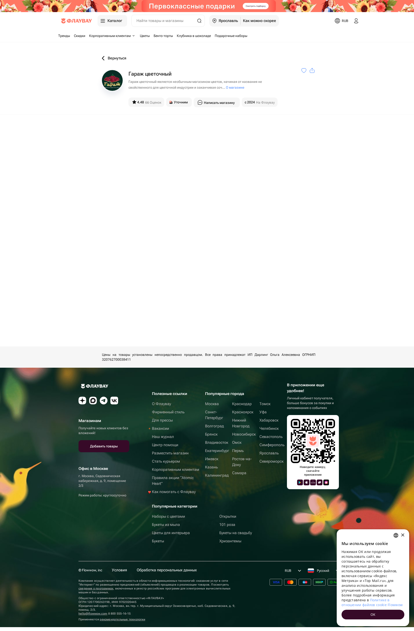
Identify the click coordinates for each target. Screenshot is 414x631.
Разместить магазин (170, 453)
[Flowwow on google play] (300, 482)
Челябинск (269, 428)
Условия (119, 570)
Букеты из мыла (166, 524)
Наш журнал (163, 436)
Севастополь (271, 436)
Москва (212, 404)
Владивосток (216, 442)
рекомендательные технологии (122, 619)
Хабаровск (268, 420)
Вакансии (160, 428)
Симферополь (272, 445)
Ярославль (269, 453)
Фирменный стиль (168, 412)
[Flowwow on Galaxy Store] (326, 482)
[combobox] (395, 535)
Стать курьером (166, 461)
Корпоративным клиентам (175, 469)
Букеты (158, 541)
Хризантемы (230, 541)
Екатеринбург (217, 450)
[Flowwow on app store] (306, 482)
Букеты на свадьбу (235, 533)
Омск (237, 442)
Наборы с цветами (168, 516)
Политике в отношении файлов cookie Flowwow (372, 602)
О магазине (235, 87)
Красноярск (242, 412)
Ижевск (211, 459)
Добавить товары (104, 446)
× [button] (402, 535)
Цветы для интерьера (171, 533)
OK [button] (373, 614)
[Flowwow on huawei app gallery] (313, 482)
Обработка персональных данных (167, 570)
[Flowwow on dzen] (82, 400)
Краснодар (242, 404)
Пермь (238, 450)
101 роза (227, 524)
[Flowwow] (76, 20)
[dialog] (373, 577)
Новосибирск (244, 434)
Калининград (217, 475)
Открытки (227, 516)
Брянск (211, 434)
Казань (211, 467)
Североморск (271, 461)
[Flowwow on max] (93, 400)
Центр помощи (165, 445)
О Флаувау (161, 404)
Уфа (263, 412)
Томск (265, 404)
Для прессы (162, 420)
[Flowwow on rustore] (319, 482)
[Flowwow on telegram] (103, 400)
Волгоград (214, 426)
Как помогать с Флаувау (174, 491)
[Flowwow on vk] (114, 400)
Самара (239, 473)
